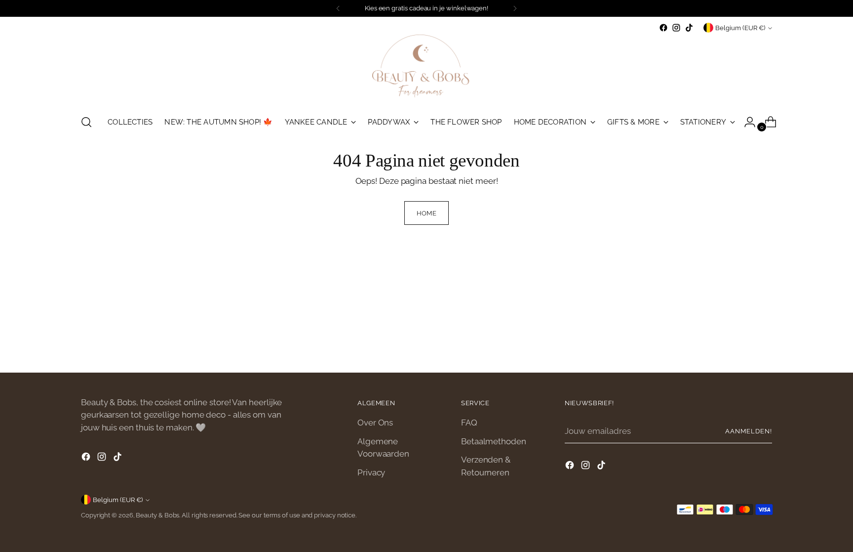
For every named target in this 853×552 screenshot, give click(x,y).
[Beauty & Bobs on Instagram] (676, 27)
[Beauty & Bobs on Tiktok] (689, 27)
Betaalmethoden (493, 441)
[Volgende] (515, 8)
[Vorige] (338, 8)
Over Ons (375, 422)
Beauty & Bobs (157, 515)
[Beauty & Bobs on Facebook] (663, 27)
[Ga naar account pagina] (746, 122)
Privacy (371, 472)
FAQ (469, 422)
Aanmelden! (748, 431)
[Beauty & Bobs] (426, 70)
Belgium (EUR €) (740, 28)
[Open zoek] (86, 122)
